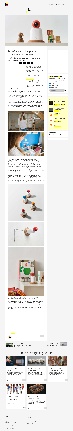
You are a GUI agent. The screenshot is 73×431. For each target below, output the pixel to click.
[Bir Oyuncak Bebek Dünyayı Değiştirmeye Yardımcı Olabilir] (57, 361)
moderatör (56, 114)
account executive (57, 104)
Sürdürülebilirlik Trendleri (10, 12)
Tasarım (31, 421)
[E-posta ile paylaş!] (32, 63)
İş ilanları (51, 99)
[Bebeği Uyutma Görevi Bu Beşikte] (15, 361)
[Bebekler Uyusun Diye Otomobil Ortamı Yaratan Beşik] (36, 388)
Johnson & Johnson (30, 78)
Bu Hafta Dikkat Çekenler (55, 85)
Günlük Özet (52, 83)
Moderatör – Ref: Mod (58, 113)
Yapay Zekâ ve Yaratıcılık (31, 12)
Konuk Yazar (15, 336)
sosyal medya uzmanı (57, 121)
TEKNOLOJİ (42, 335)
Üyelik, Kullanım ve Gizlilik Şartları (10, 422)
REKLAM (24, 407)
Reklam (28, 421)
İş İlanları (66, 12)
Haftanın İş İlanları (53, 87)
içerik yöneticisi (56, 111)
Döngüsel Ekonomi (20, 12)
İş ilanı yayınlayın (29, 424)
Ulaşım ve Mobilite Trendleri (43, 12)
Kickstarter (33, 297)
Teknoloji (34, 421)
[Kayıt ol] (66, 90)
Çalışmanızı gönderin (30, 423)
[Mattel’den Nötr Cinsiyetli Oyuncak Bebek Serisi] (15, 388)
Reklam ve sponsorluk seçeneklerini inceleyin (35, 426)
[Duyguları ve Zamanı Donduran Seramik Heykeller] (36, 361)
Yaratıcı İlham (53, 12)
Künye (6, 421)
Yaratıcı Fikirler (29, 417)
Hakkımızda (7, 420)
